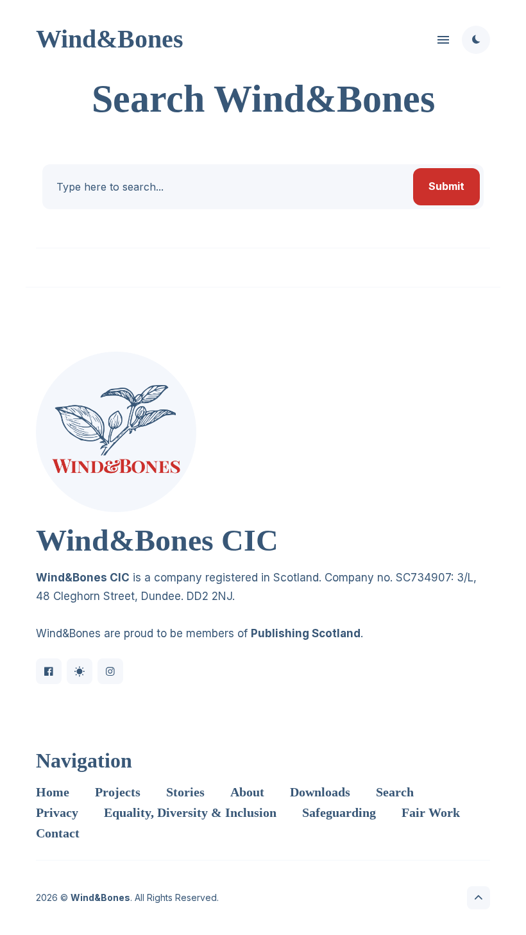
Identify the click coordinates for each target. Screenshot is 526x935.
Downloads (320, 792)
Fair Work (431, 812)
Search (395, 792)
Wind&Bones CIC (83, 577)
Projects (117, 792)
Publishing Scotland (306, 633)
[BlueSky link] (79, 671)
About (247, 792)
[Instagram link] (110, 671)
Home (52, 792)
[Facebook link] (49, 671)
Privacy (57, 812)
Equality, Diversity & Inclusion (190, 812)
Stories (185, 792)
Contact (58, 833)
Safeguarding (339, 812)
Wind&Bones (109, 38)
